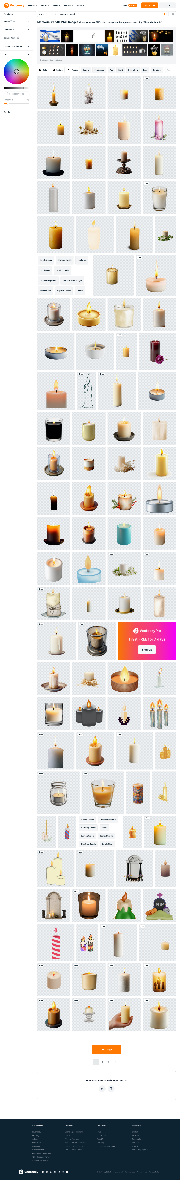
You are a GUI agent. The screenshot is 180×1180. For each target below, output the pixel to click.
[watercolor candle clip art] (124, 314)
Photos (44, 5)
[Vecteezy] (14, 5)
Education (36, 1146)
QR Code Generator (40, 1160)
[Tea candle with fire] (159, 498)
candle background (48, 280)
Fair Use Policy (154, 1172)
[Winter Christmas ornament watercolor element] (53, 603)
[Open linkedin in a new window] (51, 1172)
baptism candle (64, 290)
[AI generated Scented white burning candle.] (159, 197)
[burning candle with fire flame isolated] (159, 678)
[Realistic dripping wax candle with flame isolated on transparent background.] (132, 832)
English (135, 1132)
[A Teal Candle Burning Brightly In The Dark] (124, 533)
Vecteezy (35, 1135)
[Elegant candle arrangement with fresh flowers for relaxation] (124, 463)
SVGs (45, 70)
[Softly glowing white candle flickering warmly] (56, 641)
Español (135, 1135)
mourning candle (88, 828)
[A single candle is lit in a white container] (156, 275)
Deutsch (135, 1142)
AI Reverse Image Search (42, 1153)
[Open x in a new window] (63, 1172)
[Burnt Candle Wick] (159, 568)
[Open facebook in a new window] (43, 1172)
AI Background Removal (42, 1157)
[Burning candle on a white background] (95, 234)
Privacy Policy (142, 1172)
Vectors (31, 5)
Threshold (8, 99)
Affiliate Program (72, 1139)
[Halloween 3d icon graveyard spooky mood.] (159, 905)
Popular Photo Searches (74, 1146)
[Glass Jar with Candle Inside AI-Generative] (58, 792)
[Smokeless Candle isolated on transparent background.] (89, 162)
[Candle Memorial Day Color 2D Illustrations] (55, 942)
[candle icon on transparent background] (89, 533)
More (79, 5)
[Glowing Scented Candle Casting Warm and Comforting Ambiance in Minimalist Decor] (89, 979)
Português (136, 1139)
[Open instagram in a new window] (47, 1172)
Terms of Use (130, 1172)
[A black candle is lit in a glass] (53, 428)
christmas (157, 70)
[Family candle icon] (159, 979)
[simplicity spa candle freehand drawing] (55, 868)
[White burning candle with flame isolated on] (159, 314)
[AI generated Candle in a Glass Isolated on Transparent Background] (53, 713)
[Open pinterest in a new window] (55, 1172)
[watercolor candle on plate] (53, 678)
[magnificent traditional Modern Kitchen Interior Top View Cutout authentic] (53, 314)
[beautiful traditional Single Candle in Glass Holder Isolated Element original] (97, 641)
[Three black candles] (89, 713)
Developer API (38, 1150)
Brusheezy (36, 1132)
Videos (55, 5)
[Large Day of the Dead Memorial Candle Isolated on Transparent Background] (138, 792)
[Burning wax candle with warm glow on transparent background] (124, 979)
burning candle (87, 836)
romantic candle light (72, 280)
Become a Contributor (106, 1146)
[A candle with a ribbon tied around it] (89, 678)
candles (80, 290)
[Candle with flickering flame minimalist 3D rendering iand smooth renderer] (56, 391)
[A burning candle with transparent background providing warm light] (134, 234)
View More (167, 49)
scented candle (106, 836)
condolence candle (108, 819)
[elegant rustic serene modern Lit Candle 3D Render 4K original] (53, 1014)
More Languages (139, 1150)
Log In (167, 5)
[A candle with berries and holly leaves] (124, 498)
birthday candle (65, 260)
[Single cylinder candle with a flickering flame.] (159, 463)
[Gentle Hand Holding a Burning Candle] (124, 1014)
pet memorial (45, 290)
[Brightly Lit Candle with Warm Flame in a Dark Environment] (160, 832)
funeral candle (87, 819)
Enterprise (36, 1142)
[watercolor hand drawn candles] (53, 197)
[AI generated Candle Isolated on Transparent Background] (124, 92)
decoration (133, 70)
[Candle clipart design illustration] (86, 391)
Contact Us (101, 1135)
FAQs (99, 1132)
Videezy (35, 1139)
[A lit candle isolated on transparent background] (159, 533)
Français (135, 1146)
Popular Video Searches (74, 1150)
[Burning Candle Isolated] (159, 92)
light (120, 70)
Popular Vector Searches (75, 1142)
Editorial (67, 5)
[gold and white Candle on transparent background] (89, 463)
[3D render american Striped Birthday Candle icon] (67, 832)
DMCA (67, 1135)
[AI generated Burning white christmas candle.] (124, 603)
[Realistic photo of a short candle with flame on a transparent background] (55, 234)
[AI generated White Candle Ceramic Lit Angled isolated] (53, 568)
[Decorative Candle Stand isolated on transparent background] (124, 162)
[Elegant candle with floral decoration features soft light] (89, 127)
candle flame (107, 844)
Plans (125, 5)
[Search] (165, 14)
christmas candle (88, 844)
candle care (45, 270)
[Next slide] (172, 70)
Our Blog (100, 1142)
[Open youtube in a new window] (67, 1172)
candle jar (81, 260)
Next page (107, 1049)
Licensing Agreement (74, 1132)
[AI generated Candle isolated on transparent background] (53, 533)
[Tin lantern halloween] (124, 678)
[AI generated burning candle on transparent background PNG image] (126, 351)
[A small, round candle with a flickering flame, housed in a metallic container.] (55, 351)
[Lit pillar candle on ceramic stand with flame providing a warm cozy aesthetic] (124, 428)
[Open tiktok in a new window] (59, 1172)
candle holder (46, 260)
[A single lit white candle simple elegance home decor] (118, 942)
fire (111, 70)
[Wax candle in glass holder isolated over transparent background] (103, 792)
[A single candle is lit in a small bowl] (53, 92)
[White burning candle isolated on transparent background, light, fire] (55, 751)
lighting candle (62, 270)
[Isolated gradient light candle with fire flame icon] (89, 1014)
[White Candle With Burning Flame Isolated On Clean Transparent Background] (134, 751)
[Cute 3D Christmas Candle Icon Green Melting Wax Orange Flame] (124, 905)
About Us (100, 1139)
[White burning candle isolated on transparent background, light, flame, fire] (53, 162)
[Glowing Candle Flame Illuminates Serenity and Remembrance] (157, 942)
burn (145, 70)
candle (86, 70)
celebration (99, 70)
